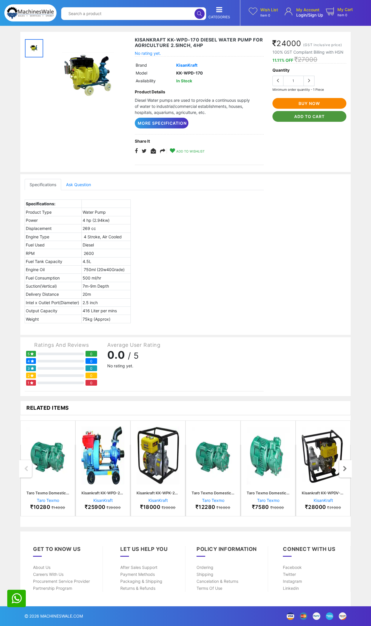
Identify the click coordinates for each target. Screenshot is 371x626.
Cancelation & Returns (217, 581)
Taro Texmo (48, 500)
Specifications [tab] (43, 184)
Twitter (289, 574)
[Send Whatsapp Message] (16, 598)
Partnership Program (52, 588)
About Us (41, 567)
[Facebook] (136, 151)
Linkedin (291, 588)
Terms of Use (209, 588)
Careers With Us (48, 574)
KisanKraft (186, 65)
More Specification (162, 123)
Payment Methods (137, 574)
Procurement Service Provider (61, 581)
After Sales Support (138, 567)
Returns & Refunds (137, 588)
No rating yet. (148, 53)
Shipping (205, 574)
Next (345, 469)
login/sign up (309, 14)
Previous (26, 469)
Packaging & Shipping (141, 581)
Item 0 (265, 15)
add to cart (309, 116)
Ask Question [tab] (78, 184)
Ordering (205, 567)
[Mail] (162, 151)
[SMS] (153, 151)
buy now (309, 103)
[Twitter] (144, 151)
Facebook (292, 567)
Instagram (292, 581)
